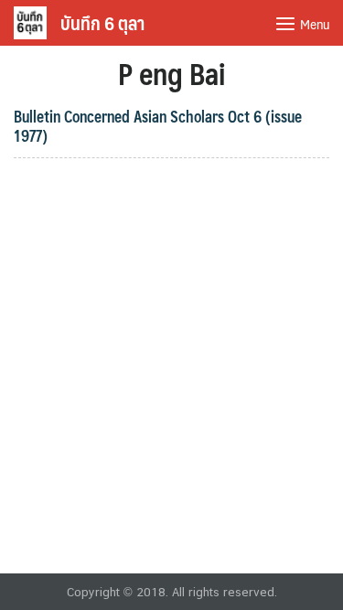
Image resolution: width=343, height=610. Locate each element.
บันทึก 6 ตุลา (102, 22)
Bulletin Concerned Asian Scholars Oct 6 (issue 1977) (158, 126)
